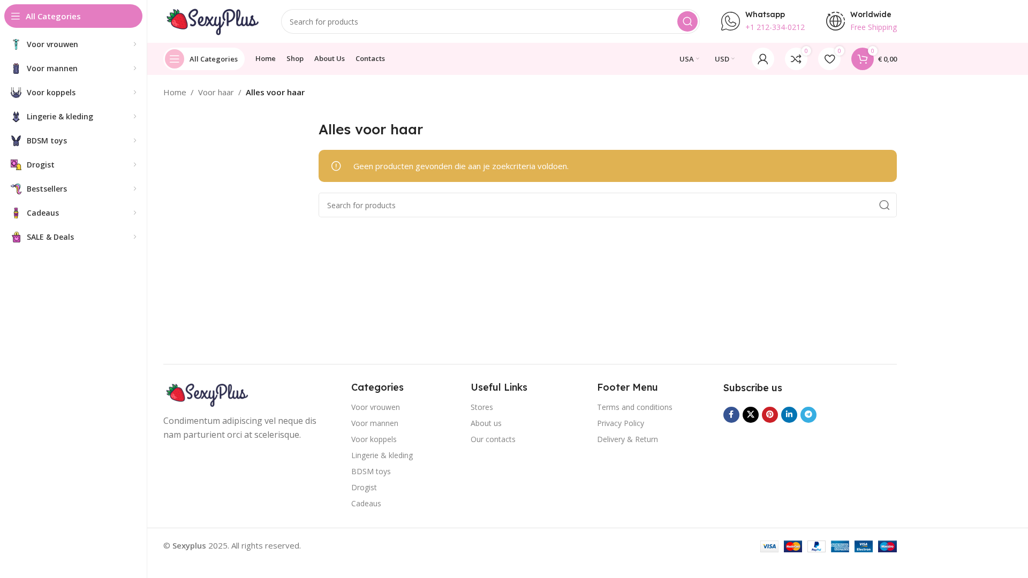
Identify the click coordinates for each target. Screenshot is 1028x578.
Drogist (364, 487)
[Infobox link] (763, 21)
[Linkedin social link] (789, 415)
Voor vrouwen (375, 407)
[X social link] (751, 415)
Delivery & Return (627, 439)
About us (486, 423)
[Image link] (206, 394)
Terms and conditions (634, 407)
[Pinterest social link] (770, 415)
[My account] (763, 59)
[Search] (687, 21)
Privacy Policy (620, 423)
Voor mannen (374, 423)
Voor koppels (374, 439)
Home (174, 92)
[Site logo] (211, 20)
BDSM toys (371, 471)
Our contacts (493, 439)
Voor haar (216, 92)
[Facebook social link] (731, 415)
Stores (482, 407)
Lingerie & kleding (382, 455)
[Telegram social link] (808, 415)
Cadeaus (366, 503)
